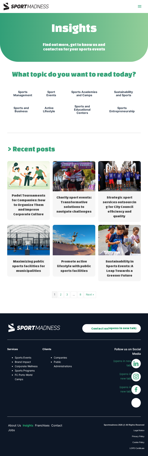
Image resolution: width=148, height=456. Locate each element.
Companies (60, 357)
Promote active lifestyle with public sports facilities (74, 266)
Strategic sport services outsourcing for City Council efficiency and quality (119, 206)
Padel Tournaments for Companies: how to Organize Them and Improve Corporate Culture (28, 204)
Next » (90, 294)
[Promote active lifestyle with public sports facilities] (74, 240)
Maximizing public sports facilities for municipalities (28, 266)
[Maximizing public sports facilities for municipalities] (28, 240)
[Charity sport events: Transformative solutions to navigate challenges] (74, 176)
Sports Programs (25, 370)
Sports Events (23, 357)
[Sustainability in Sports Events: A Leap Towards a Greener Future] (119, 240)
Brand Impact (23, 361)
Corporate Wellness (26, 366)
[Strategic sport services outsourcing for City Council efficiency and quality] (119, 176)
